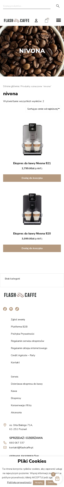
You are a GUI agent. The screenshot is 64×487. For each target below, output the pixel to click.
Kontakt (15, 362)
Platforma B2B (19, 326)
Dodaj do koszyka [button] (32, 178)
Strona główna (11, 86)
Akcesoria (16, 412)
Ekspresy (16, 398)
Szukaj (58, 6)
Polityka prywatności (19, 482)
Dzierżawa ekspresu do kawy (27, 384)
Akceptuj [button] (39, 482)
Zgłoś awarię (18, 319)
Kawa (14, 391)
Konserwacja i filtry (21, 405)
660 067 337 (17, 442)
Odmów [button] (51, 482)
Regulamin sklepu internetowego (29, 348)
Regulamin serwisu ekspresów (27, 341)
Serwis (14, 376)
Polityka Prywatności (22, 334)
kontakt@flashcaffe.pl (21, 447)
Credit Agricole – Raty (23, 355)
